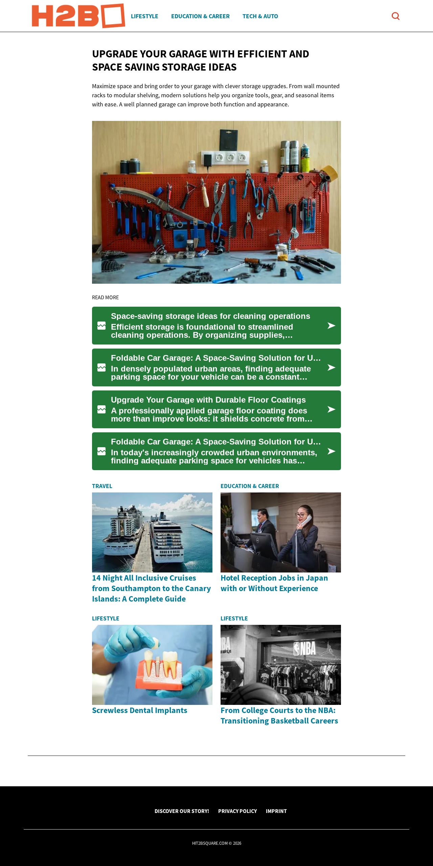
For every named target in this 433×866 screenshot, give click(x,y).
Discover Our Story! (182, 811)
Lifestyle (144, 16)
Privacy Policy (237, 811)
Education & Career (200, 16)
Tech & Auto (260, 16)
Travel (102, 486)
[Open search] (396, 16)
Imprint (276, 811)
